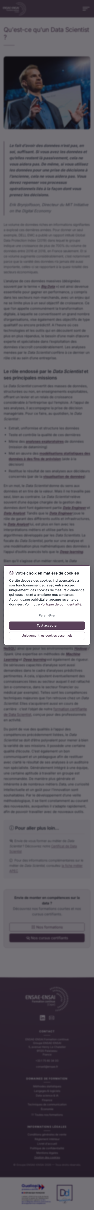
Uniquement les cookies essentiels (47, 635)
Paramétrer (47, 615)
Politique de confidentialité (61, 604)
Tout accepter (47, 625)
